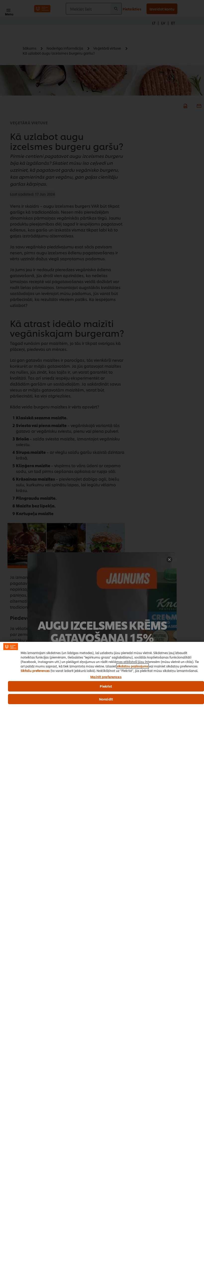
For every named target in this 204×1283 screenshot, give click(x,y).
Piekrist (106, 686)
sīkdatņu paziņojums (132, 666)
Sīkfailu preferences (35, 670)
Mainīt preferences (105, 677)
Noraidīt (106, 699)
